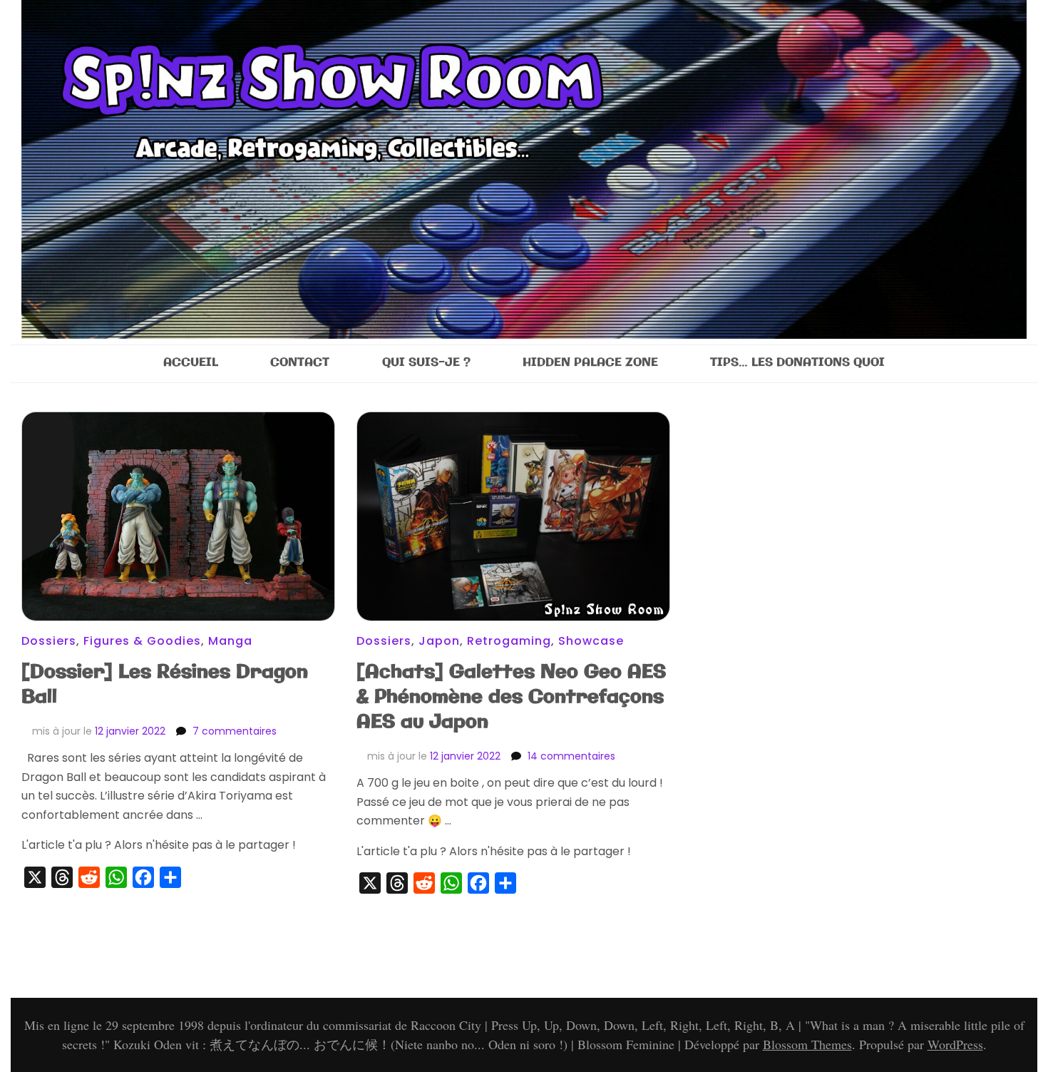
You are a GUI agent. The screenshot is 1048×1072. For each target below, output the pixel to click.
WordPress (955, 1044)
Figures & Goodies (142, 641)
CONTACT (299, 362)
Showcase (591, 641)
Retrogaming (509, 641)
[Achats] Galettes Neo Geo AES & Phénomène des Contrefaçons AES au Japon (511, 697)
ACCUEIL (190, 362)
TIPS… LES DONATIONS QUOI (797, 362)
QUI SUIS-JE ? (426, 362)
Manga (230, 641)
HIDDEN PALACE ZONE (590, 362)
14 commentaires (571, 756)
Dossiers (48, 641)
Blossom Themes (807, 1044)
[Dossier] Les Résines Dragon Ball (164, 684)
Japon (439, 641)
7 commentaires (234, 731)
